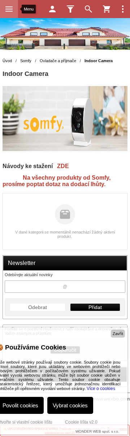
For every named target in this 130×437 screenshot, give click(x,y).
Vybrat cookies (70, 405)
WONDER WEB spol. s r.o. (97, 431)
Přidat (95, 307)
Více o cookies (101, 388)
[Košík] (107, 9)
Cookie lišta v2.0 (81, 422)
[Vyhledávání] (88, 9)
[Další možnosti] (123, 9)
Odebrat (37, 307)
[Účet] (52, 9)
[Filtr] (70, 9)
